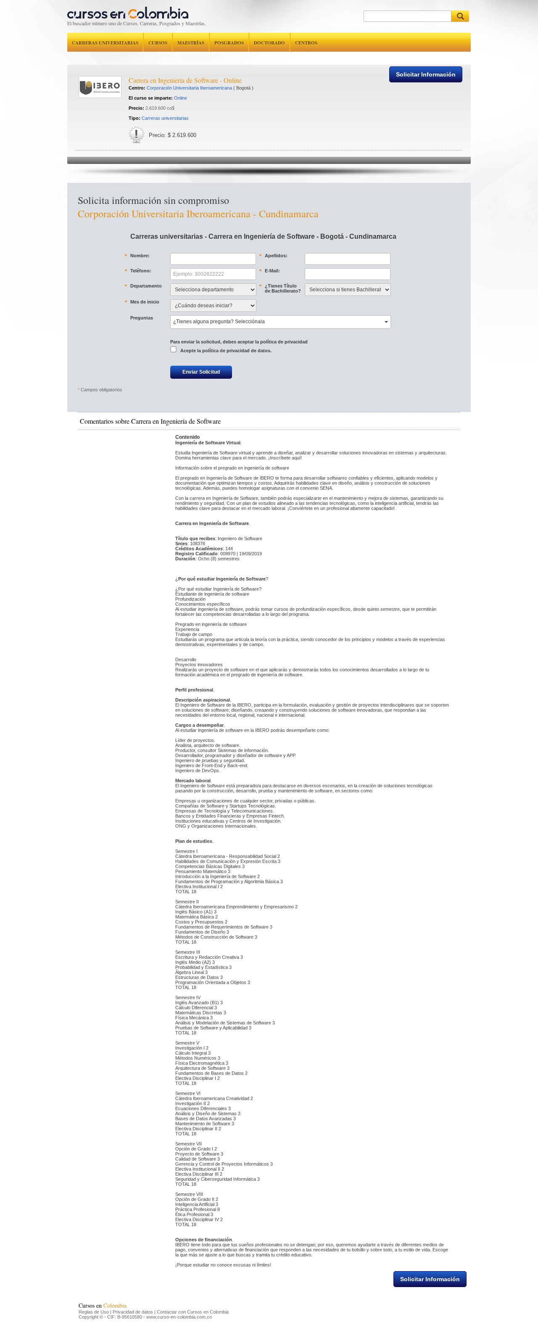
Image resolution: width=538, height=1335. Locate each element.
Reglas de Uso (94, 1311)
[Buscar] (460, 16)
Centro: (137, 87)
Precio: (136, 108)
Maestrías (190, 43)
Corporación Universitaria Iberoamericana (189, 87)
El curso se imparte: (151, 97)
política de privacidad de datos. (237, 350)
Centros (306, 43)
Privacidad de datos (133, 1311)
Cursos (157, 43)
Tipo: (134, 118)
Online (180, 97)
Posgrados (229, 43)
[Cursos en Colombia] (127, 11)
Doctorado (269, 43)
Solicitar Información (426, 74)
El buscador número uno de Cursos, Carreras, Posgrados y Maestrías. (136, 23)
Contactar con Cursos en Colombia (193, 1311)
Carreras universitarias (105, 43)
